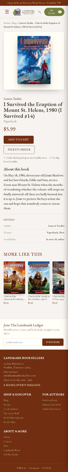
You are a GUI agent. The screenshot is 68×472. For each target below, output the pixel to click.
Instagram (34, 468)
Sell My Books (11, 454)
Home (7, 22)
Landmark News (12, 450)
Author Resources (51, 408)
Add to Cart (18, 139)
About (7, 437)
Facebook (46, 468)
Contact (8, 441)
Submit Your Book (51, 404)
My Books (54, 12)
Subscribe (53, 342)
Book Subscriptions (13, 417)
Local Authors (11, 408)
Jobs (6, 445)
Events (7, 404)
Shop (14, 22)
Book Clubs (9, 422)
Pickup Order (19, 149)
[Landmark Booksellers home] (23, 12)
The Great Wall (11, 413)
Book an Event (49, 400)
